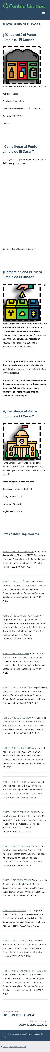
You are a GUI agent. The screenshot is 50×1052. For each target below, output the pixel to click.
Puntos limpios (34, 1034)
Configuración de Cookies (14, 1046)
